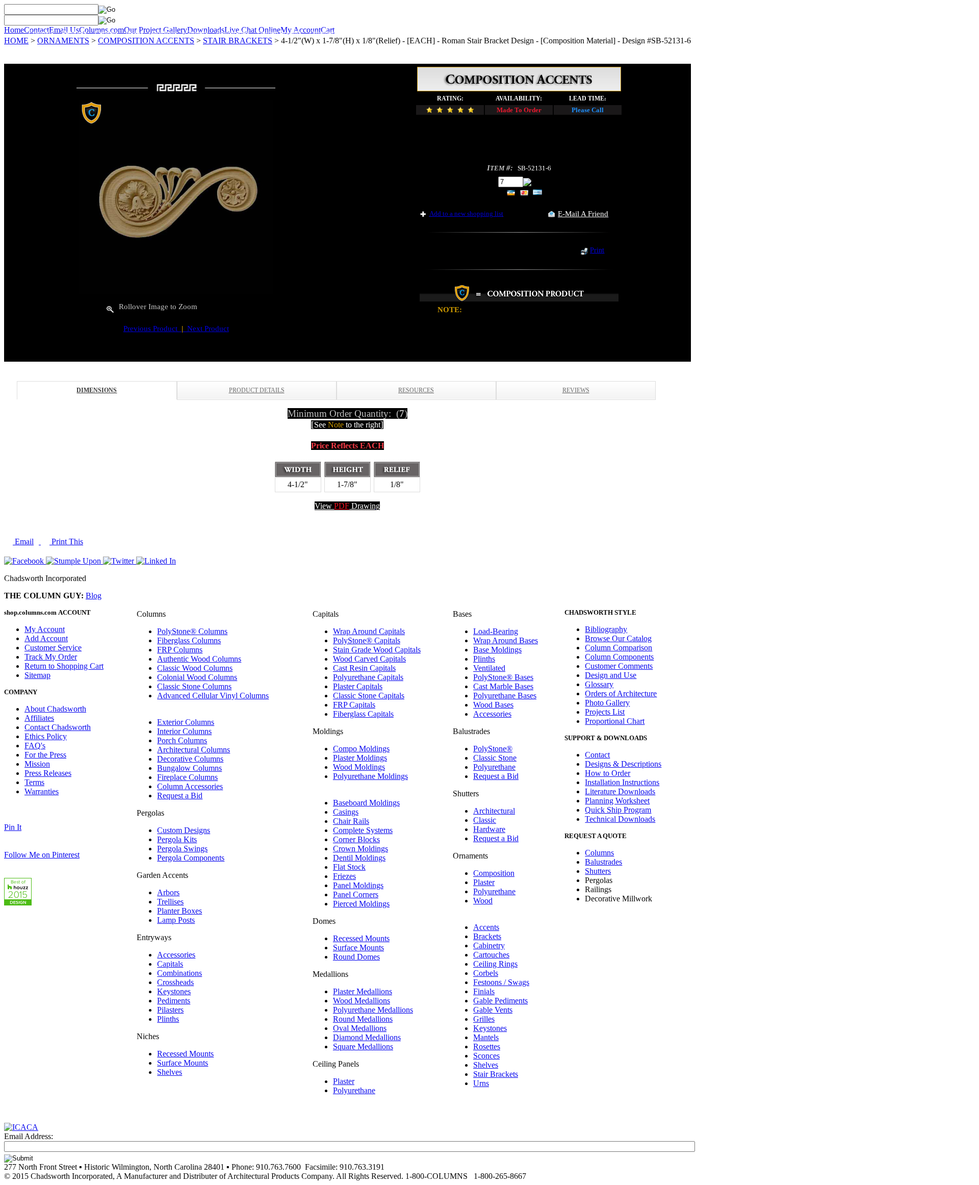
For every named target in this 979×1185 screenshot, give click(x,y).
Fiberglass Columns (189, 640)
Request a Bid (179, 795)
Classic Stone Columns (194, 686)
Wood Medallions (361, 1000)
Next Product (206, 328)
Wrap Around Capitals (369, 631)
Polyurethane (354, 1090)
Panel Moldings (358, 885)
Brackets (487, 936)
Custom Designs (183, 830)
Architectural (494, 810)
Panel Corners (355, 894)
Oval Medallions (360, 1028)
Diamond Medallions (367, 1037)
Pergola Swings (182, 848)
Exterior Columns (185, 722)
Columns (41, 33)
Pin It (12, 827)
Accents (486, 927)
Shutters (196, 33)
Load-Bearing (495, 631)
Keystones (174, 991)
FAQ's (34, 745)
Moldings (164, 33)
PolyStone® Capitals (366, 640)
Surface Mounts (182, 1062)
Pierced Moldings (361, 903)
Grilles (484, 1019)
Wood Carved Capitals (369, 658)
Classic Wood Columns (195, 668)
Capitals (106, 33)
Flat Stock (349, 867)
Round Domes (356, 956)
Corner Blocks (356, 839)
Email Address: (28, 1136)
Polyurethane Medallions (373, 1009)
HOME (16, 40)
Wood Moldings (359, 767)
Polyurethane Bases (504, 695)
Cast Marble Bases (503, 686)
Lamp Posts (176, 920)
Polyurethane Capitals (368, 677)
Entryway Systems (373, 33)
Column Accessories (190, 786)
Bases (134, 33)
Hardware (489, 829)
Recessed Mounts (185, 1053)
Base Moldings (497, 649)
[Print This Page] (584, 252)
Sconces (486, 1055)
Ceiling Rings (495, 964)
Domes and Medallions (439, 33)
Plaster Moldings (360, 757)
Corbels (485, 973)
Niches (489, 33)
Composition (493, 873)
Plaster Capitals (357, 686)
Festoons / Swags (501, 982)
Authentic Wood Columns (199, 658)
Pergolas (74, 33)
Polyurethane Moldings (370, 776)
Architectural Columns (193, 749)
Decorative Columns (190, 758)
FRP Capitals (354, 704)
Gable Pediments (500, 1000)
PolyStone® (492, 748)
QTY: (486, 181)
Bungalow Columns (189, 768)
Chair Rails (351, 821)
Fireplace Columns (187, 777)
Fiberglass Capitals (363, 714)
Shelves (169, 1072)
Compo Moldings (361, 748)
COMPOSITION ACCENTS (146, 40)
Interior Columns (184, 731)
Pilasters (170, 1009)
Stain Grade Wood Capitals (377, 649)
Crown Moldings (360, 848)
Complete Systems (363, 830)
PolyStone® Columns (192, 631)
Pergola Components (190, 857)
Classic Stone (495, 757)
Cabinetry (489, 945)
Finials (484, 991)
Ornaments (325, 33)
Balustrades (232, 33)
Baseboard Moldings (366, 802)
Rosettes (486, 1046)
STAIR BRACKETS (237, 40)
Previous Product (152, 328)
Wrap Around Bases (505, 640)
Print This (66, 541)
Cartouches (491, 954)
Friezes (344, 876)
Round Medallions (363, 1019)
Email (23, 541)
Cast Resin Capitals (364, 668)
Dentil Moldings (359, 857)
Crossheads (175, 982)
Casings (345, 812)
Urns (481, 1083)
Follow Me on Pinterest (42, 854)
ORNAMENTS (63, 40)
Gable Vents (492, 1009)
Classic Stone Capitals (368, 695)
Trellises (170, 901)
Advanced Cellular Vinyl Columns (213, 695)
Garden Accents (279, 33)
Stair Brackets (495, 1074)
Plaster (343, 1081)
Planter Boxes (179, 910)
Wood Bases (493, 704)
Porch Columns (182, 740)
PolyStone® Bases (503, 677)
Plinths (168, 1019)
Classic (484, 820)
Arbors (168, 892)
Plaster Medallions (362, 991)
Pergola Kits (177, 839)
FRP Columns (179, 649)
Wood (483, 900)
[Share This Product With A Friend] (551, 214)
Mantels (486, 1037)
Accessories (176, 954)
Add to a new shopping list (466, 213)
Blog (93, 595)
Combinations (179, 973)
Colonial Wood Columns (197, 677)
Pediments (173, 1000)
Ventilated (489, 668)
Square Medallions (363, 1046)
